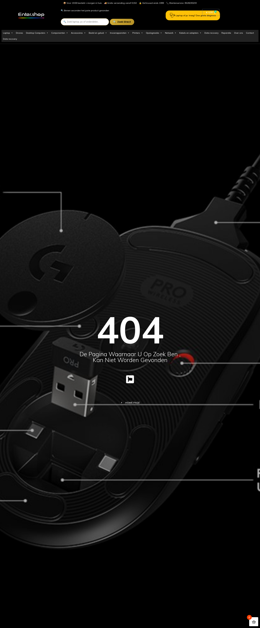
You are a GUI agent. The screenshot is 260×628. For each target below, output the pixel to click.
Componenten (58, 33)
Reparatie (226, 33)
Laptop (6, 33)
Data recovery (211, 33)
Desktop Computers (35, 33)
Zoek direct (124, 21)
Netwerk (169, 33)
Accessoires (77, 33)
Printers (136, 33)
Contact (250, 33)
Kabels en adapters (188, 33)
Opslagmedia (152, 33)
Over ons (238, 33)
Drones (19, 33)
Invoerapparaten (118, 33)
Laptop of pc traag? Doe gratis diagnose (196, 15)
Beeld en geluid (96, 33)
